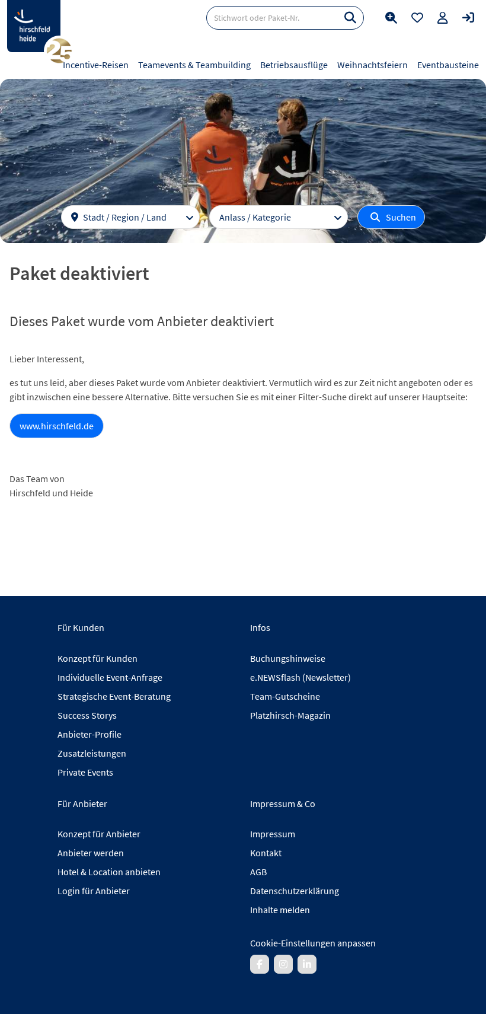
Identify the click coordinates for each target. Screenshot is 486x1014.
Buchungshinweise (287, 658)
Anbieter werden (90, 853)
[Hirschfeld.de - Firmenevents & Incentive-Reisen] (33, 26)
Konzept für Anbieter (98, 834)
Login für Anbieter (93, 891)
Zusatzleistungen (91, 753)
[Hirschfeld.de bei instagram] (283, 964)
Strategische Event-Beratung (114, 696)
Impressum (272, 834)
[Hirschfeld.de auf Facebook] (259, 964)
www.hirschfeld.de (57, 426)
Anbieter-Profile (89, 734)
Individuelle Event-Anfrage (109, 677)
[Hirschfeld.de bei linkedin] (307, 964)
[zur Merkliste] (417, 18)
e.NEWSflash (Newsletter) (300, 677)
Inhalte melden (280, 910)
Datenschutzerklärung (294, 891)
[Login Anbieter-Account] (468, 18)
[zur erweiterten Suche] (391, 18)
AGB (258, 872)
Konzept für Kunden (97, 658)
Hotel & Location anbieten (109, 872)
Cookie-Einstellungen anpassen (313, 943)
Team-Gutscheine (285, 696)
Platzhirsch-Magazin (290, 715)
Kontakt (266, 853)
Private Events (85, 772)
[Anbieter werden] (443, 18)
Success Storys (87, 715)
